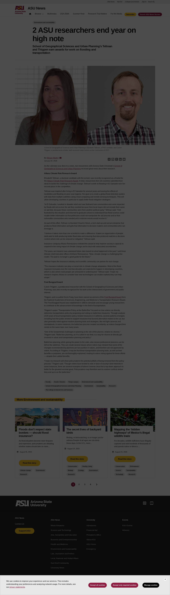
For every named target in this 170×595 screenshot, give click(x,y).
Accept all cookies (97, 585)
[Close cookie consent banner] (165, 579)
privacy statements (17, 587)
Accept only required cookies (124, 585)
